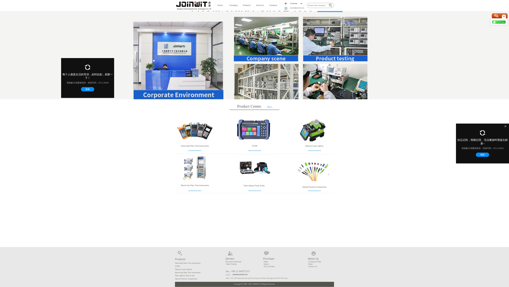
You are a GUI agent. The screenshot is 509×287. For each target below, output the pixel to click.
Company (233, 5)
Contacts (273, 5)
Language (293, 3)
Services (260, 5)
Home (220, 5)
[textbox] (317, 5)
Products (247, 5)
